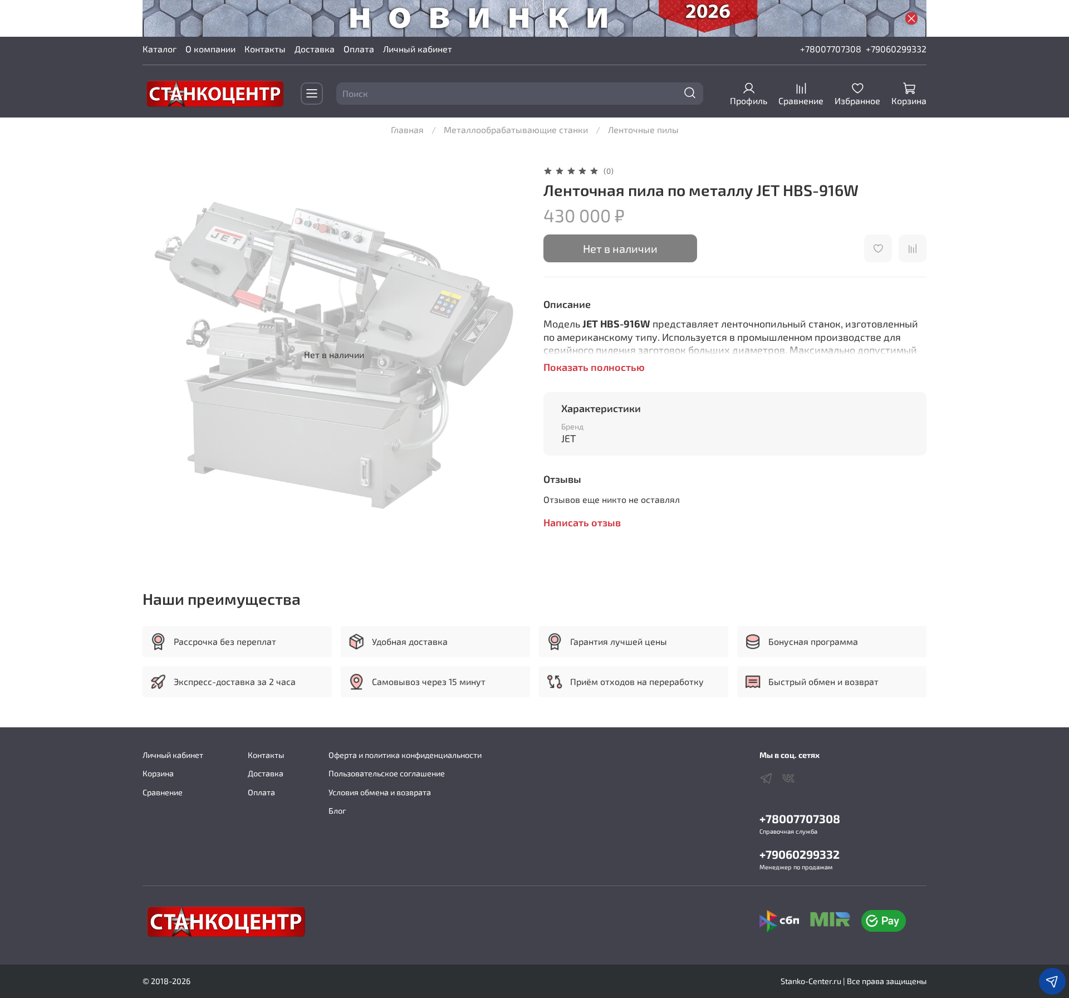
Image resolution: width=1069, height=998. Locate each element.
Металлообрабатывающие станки (516, 129)
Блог (337, 810)
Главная (407, 129)
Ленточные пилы (643, 129)
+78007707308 (830, 48)
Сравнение (163, 792)
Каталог (159, 48)
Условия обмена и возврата (379, 792)
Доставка (315, 48)
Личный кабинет (417, 48)
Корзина (158, 773)
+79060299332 (896, 48)
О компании (210, 48)
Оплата (359, 48)
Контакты (265, 48)
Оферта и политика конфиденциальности (405, 755)
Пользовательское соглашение (386, 773)
